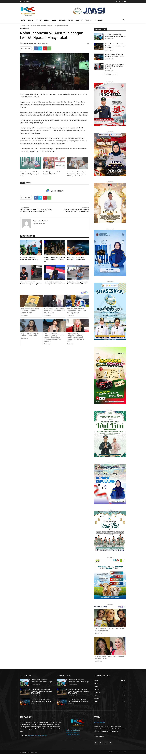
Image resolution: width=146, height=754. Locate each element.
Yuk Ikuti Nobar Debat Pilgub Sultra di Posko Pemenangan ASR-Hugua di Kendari (76, 174)
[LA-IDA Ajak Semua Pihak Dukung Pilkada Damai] (54, 163)
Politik (26, 28)
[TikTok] (105, 743)
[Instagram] (117, 1)
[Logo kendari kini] (36, 11)
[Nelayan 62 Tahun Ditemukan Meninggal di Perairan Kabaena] (78, 247)
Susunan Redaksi (99, 722)
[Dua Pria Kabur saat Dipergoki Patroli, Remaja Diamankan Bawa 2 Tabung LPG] (54, 247)
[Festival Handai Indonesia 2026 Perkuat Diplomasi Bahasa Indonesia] (54, 272)
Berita (27, 26)
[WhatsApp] (49, 48)
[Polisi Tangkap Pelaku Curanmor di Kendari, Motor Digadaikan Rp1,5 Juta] (31, 272)
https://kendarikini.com (39, 223)
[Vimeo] (122, 1)
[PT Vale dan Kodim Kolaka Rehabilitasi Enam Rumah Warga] (31, 247)
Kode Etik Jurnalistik (72, 732)
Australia (28, 182)
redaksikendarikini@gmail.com (37, 735)
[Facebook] (114, 1)
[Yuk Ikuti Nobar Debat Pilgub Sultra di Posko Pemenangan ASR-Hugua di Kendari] (77, 163)
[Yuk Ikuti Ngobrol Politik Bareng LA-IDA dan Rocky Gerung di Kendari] (30, 163)
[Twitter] (119, 1)
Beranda (22, 26)
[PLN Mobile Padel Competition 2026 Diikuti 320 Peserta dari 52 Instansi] (78, 272)
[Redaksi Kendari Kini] (21, 43)
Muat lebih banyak (109, 74)
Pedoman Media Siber (73, 730)
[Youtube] (125, 1)
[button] (123, 20)
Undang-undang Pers (73, 734)
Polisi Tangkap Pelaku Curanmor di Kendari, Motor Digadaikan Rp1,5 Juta (115, 66)
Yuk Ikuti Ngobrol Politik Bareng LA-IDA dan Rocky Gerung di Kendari (30, 174)
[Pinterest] (45, 48)
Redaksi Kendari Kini (30, 43)
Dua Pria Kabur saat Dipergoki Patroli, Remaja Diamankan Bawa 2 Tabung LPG (54, 259)
